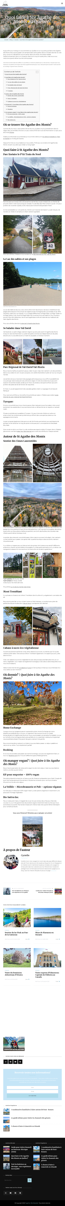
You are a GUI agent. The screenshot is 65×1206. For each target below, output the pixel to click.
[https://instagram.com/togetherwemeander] (5, 1062)
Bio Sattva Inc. (12, 119)
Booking (10, 109)
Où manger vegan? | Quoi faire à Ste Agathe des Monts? (21, 112)
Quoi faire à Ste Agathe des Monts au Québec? (20, 1157)
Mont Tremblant (12, 98)
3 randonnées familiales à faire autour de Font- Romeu (32, 1110)
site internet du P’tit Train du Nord (44, 254)
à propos (53, 870)
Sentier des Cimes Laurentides (16, 95)
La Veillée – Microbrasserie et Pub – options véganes (22, 117)
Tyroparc (10, 90)
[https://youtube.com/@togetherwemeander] (10, 1193)
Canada (32, 13)
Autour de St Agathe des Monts (14, 94)
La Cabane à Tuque (25, 668)
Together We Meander (31, 1203)
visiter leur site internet (24, 431)
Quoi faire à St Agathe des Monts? (15, 77)
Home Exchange (12, 106)
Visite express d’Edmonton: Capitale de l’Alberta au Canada (47, 975)
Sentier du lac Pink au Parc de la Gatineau (16, 934)
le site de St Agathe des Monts (30, 323)
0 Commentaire (40, 30)
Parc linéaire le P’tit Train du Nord (17, 79)
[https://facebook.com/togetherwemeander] (10, 1062)
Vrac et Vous (27, 603)
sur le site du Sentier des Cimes (20, 587)
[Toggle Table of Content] (36, 72)
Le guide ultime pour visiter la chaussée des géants (30, 1118)
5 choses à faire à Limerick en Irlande (25, 1126)
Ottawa (11, 132)
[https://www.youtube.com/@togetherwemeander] (15, 1062)
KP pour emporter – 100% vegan (16, 114)
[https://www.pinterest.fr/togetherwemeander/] (20, 1062)
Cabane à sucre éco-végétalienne (17, 101)
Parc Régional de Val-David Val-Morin (18, 87)
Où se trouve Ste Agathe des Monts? (16, 74)
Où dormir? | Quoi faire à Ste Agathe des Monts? (19, 104)
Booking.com (13, 755)
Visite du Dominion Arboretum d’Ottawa (14, 974)
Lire (26, 939)
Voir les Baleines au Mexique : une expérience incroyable (21, 1166)
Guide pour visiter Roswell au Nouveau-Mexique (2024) (21, 1149)
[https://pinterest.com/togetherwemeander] (20, 1193)
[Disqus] (32, 1010)
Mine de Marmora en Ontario (44, 934)
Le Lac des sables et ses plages (16, 82)
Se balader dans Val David (15, 85)
